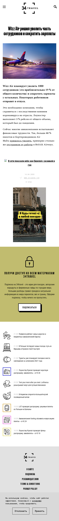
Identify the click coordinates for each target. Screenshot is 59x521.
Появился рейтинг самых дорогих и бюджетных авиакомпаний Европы (30, 335)
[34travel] (30, 8)
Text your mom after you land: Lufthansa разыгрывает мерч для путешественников (31, 383)
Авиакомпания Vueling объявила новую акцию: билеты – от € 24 (34, 419)
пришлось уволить (20, 141)
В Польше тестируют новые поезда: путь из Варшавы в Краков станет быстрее (33, 347)
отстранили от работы (20, 144)
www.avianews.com (31, 178)
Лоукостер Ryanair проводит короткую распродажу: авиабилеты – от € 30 (31, 371)
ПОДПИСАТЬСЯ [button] (30, 307)
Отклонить (21, 511)
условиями (36, 501)
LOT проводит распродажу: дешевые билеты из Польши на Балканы (33, 407)
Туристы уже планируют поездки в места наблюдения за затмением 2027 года (32, 359)
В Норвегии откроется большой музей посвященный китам (31, 395)
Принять (39, 511)
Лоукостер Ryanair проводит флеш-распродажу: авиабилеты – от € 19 (30, 431)
